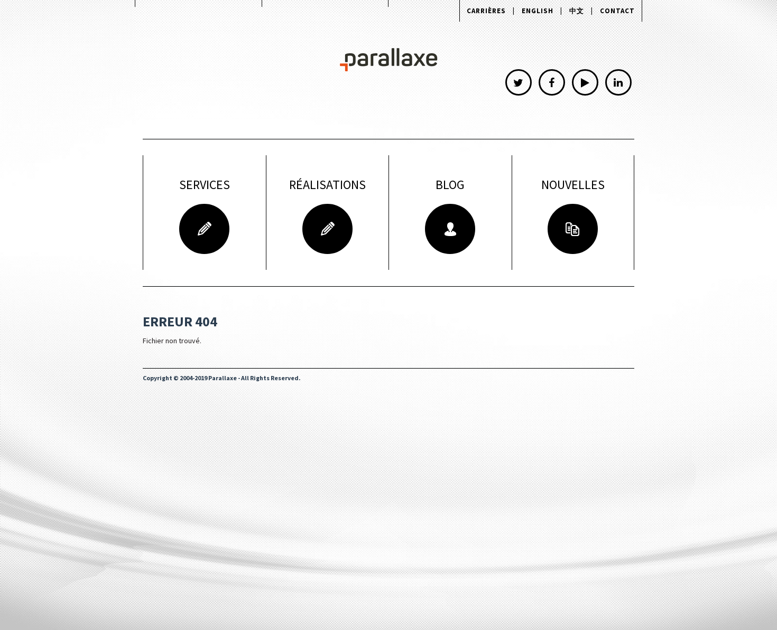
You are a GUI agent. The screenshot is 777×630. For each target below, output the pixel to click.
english (537, 10)
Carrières (486, 10)
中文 (576, 10)
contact (617, 10)
